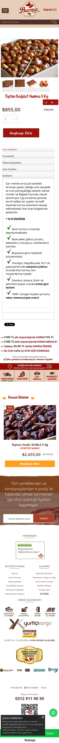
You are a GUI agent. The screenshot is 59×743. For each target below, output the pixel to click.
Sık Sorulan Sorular (44, 581)
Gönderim (7, 175)
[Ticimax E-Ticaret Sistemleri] (29, 740)
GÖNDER (44, 518)
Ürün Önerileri (9, 169)
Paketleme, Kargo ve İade (44, 577)
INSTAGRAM (32, 687)
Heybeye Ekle (30, 464)
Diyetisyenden (14, 581)
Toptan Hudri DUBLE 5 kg (29, 445)
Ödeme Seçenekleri (11, 162)
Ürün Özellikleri (9, 149)
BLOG (43, 687)
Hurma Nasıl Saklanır (14, 593)
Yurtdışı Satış (44, 589)
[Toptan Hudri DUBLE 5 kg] (30, 422)
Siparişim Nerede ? (44, 573)
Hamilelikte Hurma (14, 585)
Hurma (15, 573)
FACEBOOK (17, 687)
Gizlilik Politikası (44, 585)
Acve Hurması (14, 577)
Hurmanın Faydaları (15, 589)
